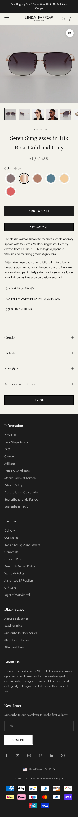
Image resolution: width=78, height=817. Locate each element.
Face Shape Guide (16, 442)
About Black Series (16, 618)
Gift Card (10, 587)
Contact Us (11, 552)
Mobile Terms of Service (20, 478)
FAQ (7, 449)
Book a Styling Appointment (22, 545)
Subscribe (19, 740)
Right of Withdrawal (17, 595)
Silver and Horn (14, 647)
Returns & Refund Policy (19, 566)
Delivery (9, 530)
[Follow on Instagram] (29, 755)
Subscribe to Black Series (20, 633)
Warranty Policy (14, 573)
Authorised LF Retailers (19, 580)
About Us (10, 435)
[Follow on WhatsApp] (63, 755)
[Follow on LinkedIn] (51, 755)
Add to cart (39, 211)
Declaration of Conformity (21, 492)
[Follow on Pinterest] (40, 755)
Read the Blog (13, 626)
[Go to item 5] (66, 114)
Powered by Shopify (53, 778)
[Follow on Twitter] (18, 755)
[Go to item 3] (38, 114)
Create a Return (14, 559)
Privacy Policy (13, 485)
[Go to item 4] (52, 114)
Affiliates (9, 463)
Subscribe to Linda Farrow (21, 499)
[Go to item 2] (24, 114)
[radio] (10, 178)
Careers (9, 456)
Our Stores (11, 537)
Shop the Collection (16, 640)
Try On (39, 400)
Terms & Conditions (17, 470)
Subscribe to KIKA (16, 506)
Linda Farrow (39, 129)
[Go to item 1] (10, 114)
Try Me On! (39, 227)
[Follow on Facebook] (6, 755)
